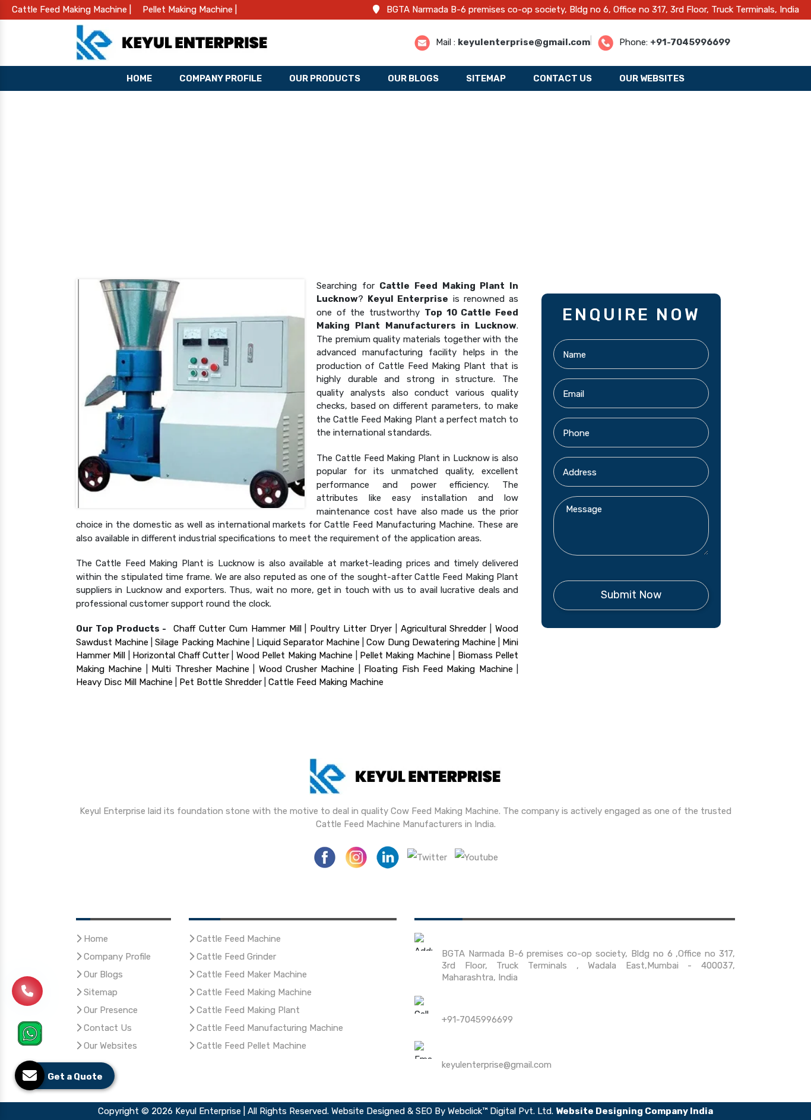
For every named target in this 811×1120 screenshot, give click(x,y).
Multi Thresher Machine (200, 669)
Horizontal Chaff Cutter (180, 655)
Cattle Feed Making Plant (247, 1010)
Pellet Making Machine (405, 655)
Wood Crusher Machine (307, 669)
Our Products (324, 78)
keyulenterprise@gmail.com (524, 41)
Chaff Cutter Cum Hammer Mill (237, 628)
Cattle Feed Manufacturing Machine (268, 1028)
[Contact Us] (27, 993)
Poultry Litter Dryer (351, 628)
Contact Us (562, 78)
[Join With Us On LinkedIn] (388, 856)
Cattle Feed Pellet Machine (250, 1045)
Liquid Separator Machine (308, 642)
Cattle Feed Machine (237, 938)
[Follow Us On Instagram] (356, 856)
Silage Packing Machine (202, 642)
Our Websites (652, 78)
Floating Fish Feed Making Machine (438, 669)
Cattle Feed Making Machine (326, 682)
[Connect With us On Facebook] (325, 856)
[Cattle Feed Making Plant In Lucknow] (190, 392)
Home (139, 78)
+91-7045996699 (690, 41)
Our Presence (109, 1010)
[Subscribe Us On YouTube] (476, 856)
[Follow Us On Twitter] (427, 856)
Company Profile (220, 78)
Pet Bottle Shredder (220, 682)
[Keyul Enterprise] (172, 41)
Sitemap (486, 78)
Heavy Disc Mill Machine (124, 682)
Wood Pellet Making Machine (294, 655)
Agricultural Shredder (444, 628)
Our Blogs (413, 78)
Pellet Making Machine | (189, 9)
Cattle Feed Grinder (235, 956)
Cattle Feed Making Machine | (71, 9)
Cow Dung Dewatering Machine (430, 642)
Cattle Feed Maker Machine (250, 974)
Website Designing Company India (634, 1111)
